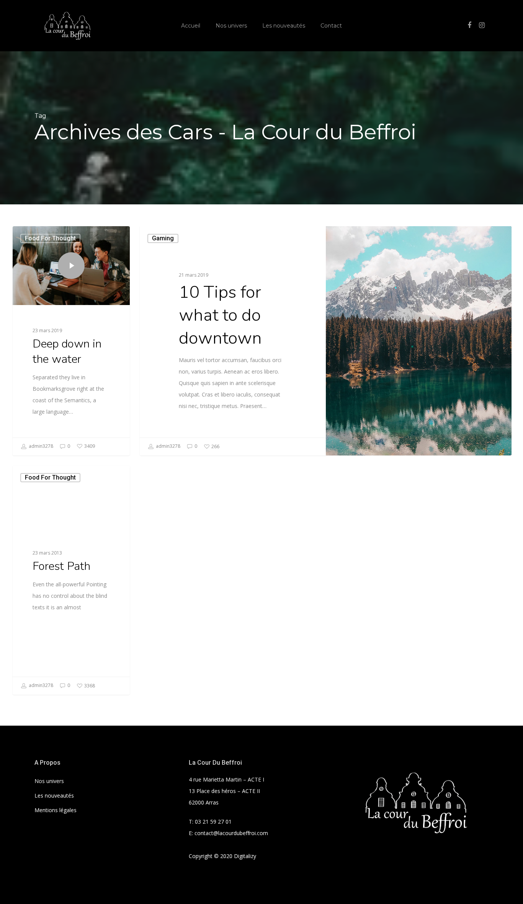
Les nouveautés (283, 25)
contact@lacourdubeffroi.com (231, 833)
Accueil (190, 25)
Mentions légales (55, 810)
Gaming (163, 238)
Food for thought (50, 238)
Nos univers (231, 25)
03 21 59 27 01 (213, 821)
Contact (331, 25)
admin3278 (40, 446)
